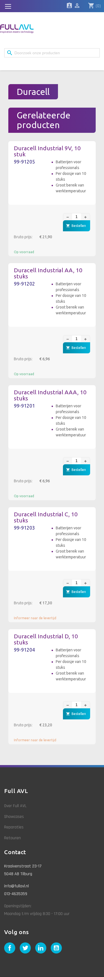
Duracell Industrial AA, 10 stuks (48, 273)
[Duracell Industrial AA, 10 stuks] (31, 304)
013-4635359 (15, 894)
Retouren (12, 838)
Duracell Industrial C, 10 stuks (46, 517)
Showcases (14, 817)
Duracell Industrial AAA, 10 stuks (50, 395)
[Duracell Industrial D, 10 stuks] (31, 670)
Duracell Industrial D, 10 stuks (46, 639)
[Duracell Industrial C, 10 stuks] (31, 548)
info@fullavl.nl (16, 886)
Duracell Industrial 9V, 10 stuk (47, 151)
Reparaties (14, 827)
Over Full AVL (15, 806)
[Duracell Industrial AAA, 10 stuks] (31, 426)
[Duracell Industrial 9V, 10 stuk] (31, 182)
